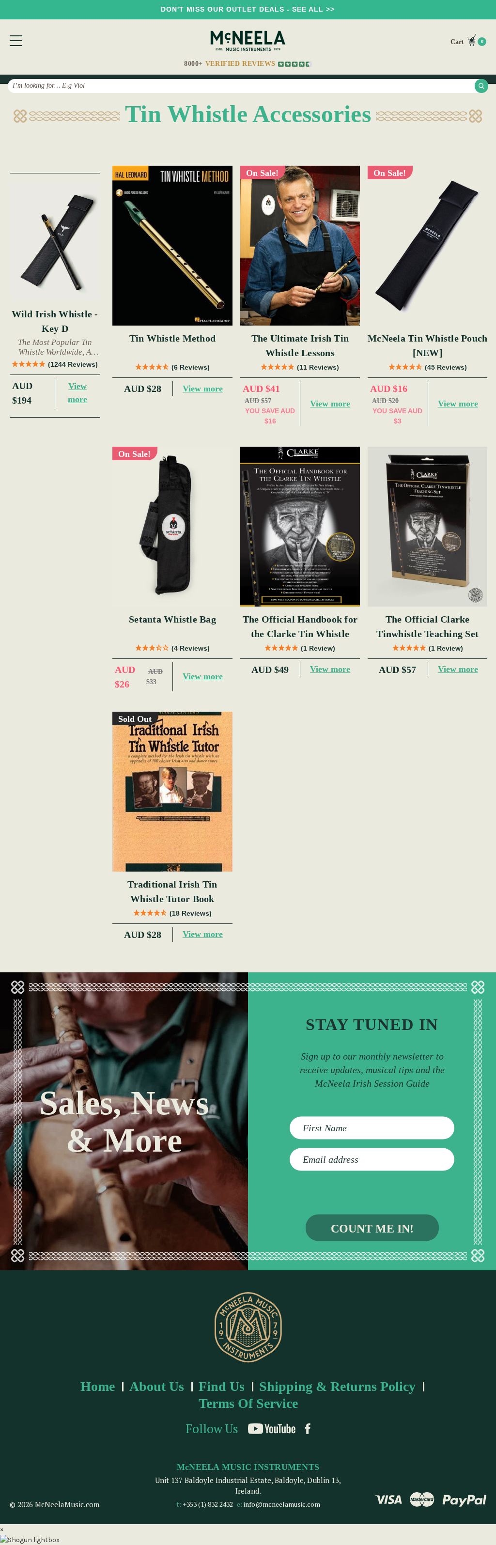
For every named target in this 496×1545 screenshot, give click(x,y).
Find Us (222, 1386)
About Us (156, 1386)
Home (97, 1386)
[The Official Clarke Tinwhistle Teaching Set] (427, 527)
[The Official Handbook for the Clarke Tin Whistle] (300, 527)
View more (77, 392)
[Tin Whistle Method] (172, 246)
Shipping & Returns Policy (337, 1386)
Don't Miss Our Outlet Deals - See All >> (248, 9)
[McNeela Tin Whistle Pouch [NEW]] (427, 246)
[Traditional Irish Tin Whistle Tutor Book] (172, 792)
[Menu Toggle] (16, 40)
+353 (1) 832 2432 (208, 1504)
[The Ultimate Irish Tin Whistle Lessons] (300, 246)
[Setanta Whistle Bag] (172, 527)
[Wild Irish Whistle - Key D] (55, 241)
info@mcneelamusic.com (282, 1504)
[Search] (481, 86)
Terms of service (248, 1403)
